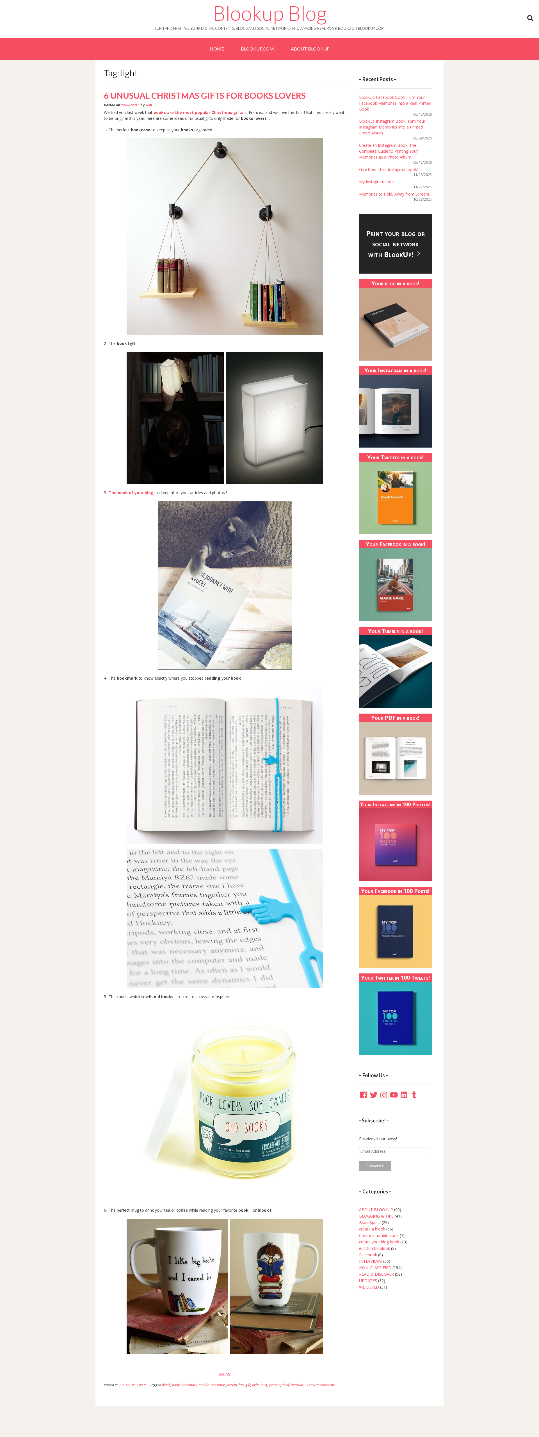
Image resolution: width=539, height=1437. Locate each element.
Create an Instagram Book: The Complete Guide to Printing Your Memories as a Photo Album (388, 151)
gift (247, 1385)
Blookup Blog (270, 13)
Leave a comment (320, 1385)
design (232, 1385)
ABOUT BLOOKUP (310, 48)
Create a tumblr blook (379, 1235)
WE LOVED (369, 1287)
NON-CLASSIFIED (375, 1267)
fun (241, 1385)
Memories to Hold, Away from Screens (394, 194)
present (274, 1385)
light (255, 1385)
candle (204, 1385)
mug (264, 1385)
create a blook (372, 1229)
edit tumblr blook (374, 1248)
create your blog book (379, 1242)
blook (166, 1385)
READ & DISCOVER (132, 1385)
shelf (285, 1385)
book (176, 1385)
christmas (218, 1385)
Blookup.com (257, 48)
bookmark (189, 1385)
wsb (148, 105)
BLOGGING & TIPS (376, 1216)
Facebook (368, 1254)
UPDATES (368, 1280)
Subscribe (375, 1165)
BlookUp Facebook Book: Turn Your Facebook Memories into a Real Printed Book (395, 103)
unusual (297, 1385)
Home (217, 48)
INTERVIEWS (370, 1261)
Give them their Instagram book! (388, 169)
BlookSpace (370, 1222)
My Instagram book (377, 181)
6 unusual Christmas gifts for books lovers (205, 95)
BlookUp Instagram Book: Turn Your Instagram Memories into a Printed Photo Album (392, 127)
